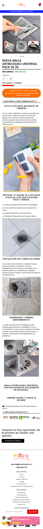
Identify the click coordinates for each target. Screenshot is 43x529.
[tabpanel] (21, 35)
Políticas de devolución (21, 502)
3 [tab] (21, 56)
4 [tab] (23, 56)
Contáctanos (21, 484)
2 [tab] (20, 56)
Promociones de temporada (21, 486)
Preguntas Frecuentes (21, 500)
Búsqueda (21, 492)
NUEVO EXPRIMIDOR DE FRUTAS (21, 519)
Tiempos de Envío (21, 497)
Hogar (21, 481)
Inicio (21, 474)
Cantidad (5, 75)
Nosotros (21, 504)
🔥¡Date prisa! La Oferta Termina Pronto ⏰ (19, 101)
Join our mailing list (21, 508)
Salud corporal (21, 479)
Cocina (21, 477)
